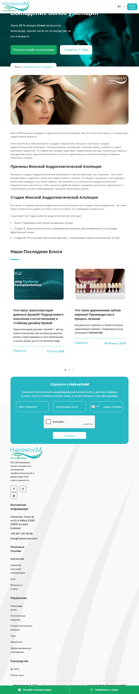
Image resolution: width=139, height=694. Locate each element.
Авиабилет (16, 642)
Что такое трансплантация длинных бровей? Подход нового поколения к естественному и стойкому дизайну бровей (38, 316)
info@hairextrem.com (24, 538)
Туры (13, 635)
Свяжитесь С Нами (76, 50)
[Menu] (132, 6)
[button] (65, 370)
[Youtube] (14, 495)
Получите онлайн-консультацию (33, 50)
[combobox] (96, 406)
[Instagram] (23, 488)
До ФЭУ (15, 669)
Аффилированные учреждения (19, 650)
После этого (17, 675)
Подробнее (20, 350)
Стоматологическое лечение (19, 627)
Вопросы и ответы (16, 586)
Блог (13, 579)
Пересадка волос (17, 607)
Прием (18, 67)
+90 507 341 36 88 (22, 533)
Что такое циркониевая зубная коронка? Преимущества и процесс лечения (98, 314)
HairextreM (17, 559)
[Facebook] (14, 488)
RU (119, 6)
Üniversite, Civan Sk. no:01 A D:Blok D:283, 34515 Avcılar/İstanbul (23, 522)
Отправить (69, 435)
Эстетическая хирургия (18, 617)
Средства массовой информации (18, 568)
